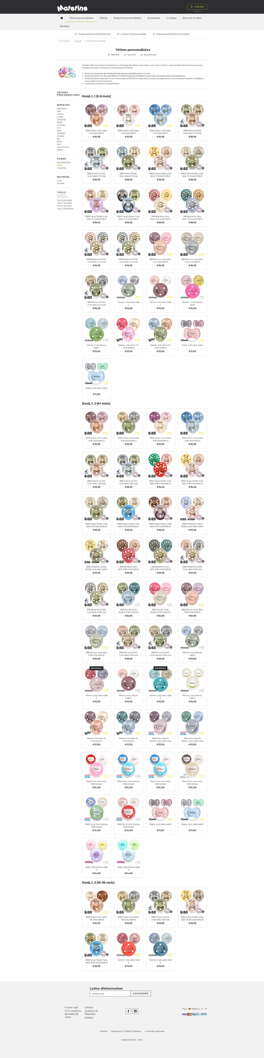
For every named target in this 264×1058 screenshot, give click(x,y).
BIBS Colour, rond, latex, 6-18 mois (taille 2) (96, 439)
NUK (59, 144)
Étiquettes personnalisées (127, 18)
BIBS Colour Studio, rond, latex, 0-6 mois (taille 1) (160, 174)
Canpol (60, 114)
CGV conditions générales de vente (73, 1014)
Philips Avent (63, 147)
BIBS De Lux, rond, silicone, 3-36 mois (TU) (129, 610)
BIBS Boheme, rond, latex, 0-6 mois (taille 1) (160, 217)
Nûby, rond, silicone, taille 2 (96, 868)
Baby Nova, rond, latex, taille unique (96, 782)
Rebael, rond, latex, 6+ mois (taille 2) (96, 739)
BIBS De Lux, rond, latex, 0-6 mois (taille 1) (160, 260)
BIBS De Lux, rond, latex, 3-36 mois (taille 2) (192, 610)
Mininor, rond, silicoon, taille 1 (96, 346)
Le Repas (171, 18)
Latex (59, 181)
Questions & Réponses (91, 1012)
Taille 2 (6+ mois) (64, 206)
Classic (60, 117)
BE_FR (78, 41)
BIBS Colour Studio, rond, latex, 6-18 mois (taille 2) (160, 482)
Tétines (103, 18)
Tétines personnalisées (81, 18)
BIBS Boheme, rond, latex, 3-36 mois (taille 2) (128, 567)
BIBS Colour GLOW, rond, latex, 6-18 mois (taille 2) (96, 483)
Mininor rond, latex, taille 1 (160, 303)
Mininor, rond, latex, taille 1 (128, 303)
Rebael (60, 150)
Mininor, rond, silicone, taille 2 (192, 653)
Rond (59, 165)
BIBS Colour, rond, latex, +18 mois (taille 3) (96, 918)
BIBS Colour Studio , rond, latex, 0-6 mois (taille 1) (128, 176)
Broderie (64, 26)
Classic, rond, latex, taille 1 (192, 345)
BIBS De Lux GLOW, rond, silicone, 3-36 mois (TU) (160, 655)
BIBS (59, 111)
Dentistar (61, 120)
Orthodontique (64, 163)
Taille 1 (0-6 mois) (64, 203)
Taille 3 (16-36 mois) (65, 209)
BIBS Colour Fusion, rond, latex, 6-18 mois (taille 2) (160, 525)
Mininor (60, 136)
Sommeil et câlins (192, 18)
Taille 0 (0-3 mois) (64, 200)
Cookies (89, 1017)
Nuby (59, 142)
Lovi (59, 128)
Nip (58, 139)
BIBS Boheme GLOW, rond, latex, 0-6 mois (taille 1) (96, 262)
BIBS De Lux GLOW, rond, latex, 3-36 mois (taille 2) (128, 655)
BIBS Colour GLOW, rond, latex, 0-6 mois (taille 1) (192, 133)
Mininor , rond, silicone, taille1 (192, 303)
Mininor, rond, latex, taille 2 (97, 696)
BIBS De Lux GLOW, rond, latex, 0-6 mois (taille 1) (97, 304)
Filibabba (61, 125)
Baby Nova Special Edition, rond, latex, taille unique (160, 741)
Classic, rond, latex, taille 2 (160, 824)
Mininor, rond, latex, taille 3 (128, 961)
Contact (89, 1007)
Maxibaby (61, 133)
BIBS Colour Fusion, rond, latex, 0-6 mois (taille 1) (128, 217)
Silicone (60, 183)
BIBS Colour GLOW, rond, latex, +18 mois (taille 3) (160, 919)
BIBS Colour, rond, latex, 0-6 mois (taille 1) (96, 131)
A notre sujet (71, 1007)
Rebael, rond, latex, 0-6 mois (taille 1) (128, 346)
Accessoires (153, 18)
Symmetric (62, 168)
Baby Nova (61, 109)
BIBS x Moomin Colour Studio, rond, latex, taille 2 (192, 525)
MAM (59, 131)
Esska (59, 122)
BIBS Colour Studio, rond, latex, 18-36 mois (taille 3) (192, 918)
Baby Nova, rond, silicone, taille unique (128, 782)
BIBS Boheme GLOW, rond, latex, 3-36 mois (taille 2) (192, 569)
